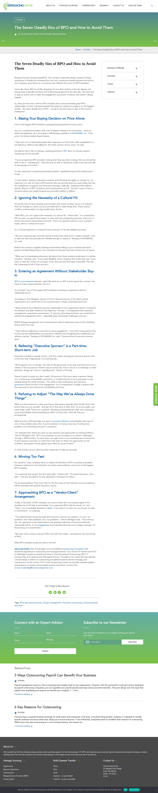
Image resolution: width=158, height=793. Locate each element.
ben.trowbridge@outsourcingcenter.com (35, 568)
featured (66, 603)
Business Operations (11, 769)
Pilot (55, 769)
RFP (65, 151)
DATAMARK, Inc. (79, 133)
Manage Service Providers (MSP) (15, 776)
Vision (55, 766)
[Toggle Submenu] (136, 68)
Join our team (135, 6)
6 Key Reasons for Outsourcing (38, 707)
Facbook (59, 592)
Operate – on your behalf (63, 776)
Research (104, 6)
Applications (8, 766)
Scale (55, 773)
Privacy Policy (134, 790)
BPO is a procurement (24, 281)
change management (52, 603)
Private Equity (8, 779)
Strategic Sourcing (68, 6)
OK (125, 790)
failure (50, 508)
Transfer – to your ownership (64, 779)
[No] (155, 790)
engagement (43, 525)
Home (78, 50)
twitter (55, 592)
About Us (50, 6)
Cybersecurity (88, 6)
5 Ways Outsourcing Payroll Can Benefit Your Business (55, 675)
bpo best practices (33, 603)
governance (20, 385)
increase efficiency (61, 421)
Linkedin (50, 592)
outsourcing (76, 603)
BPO (22, 603)
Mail (64, 592)
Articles (19, 20)
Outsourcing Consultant (73, 549)
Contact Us (118, 6)
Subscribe (132, 642)
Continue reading (22, 694)
